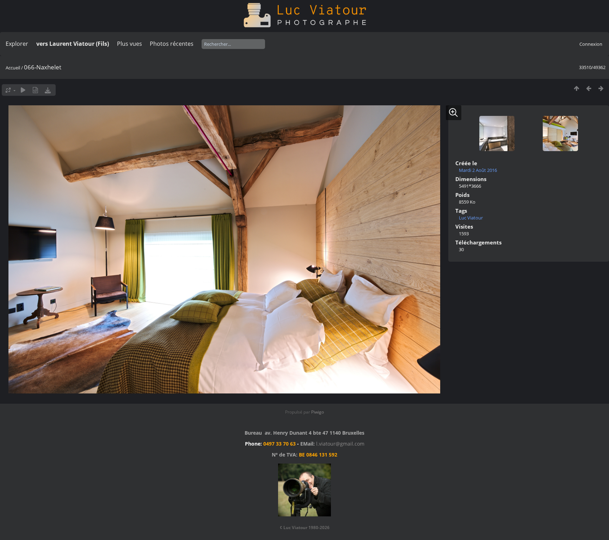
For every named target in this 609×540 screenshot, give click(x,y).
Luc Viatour (471, 218)
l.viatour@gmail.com (340, 443)
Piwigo (317, 412)
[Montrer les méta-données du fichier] (35, 90)
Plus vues (129, 44)
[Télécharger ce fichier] (48, 90)
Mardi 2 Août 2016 (478, 170)
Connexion (590, 44)
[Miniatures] (576, 88)
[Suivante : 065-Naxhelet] (601, 88)
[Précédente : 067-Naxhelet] (589, 88)
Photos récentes (171, 44)
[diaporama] (23, 90)
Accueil (13, 67)
